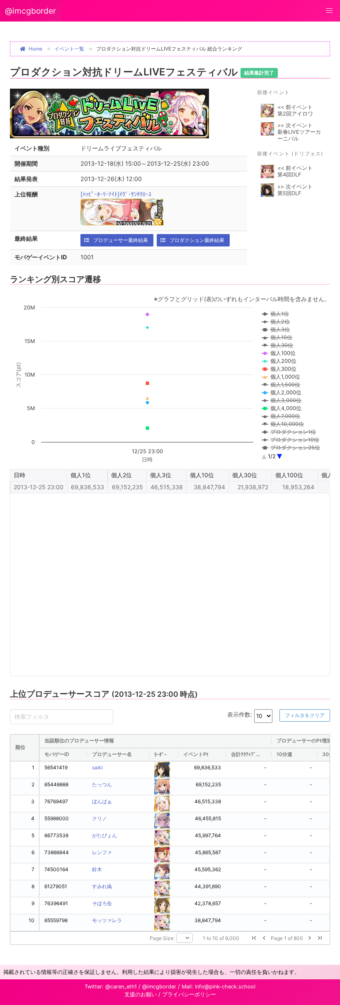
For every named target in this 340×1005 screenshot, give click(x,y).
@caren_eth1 (121, 986)
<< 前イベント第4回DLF (295, 171)
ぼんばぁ (102, 801)
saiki (97, 767)
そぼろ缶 (102, 903)
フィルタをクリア (305, 715)
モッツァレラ (107, 920)
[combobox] (184, 938)
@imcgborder (30, 11)
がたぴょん (104, 835)
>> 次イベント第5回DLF (295, 190)
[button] (329, 11)
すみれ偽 (102, 886)
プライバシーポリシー (189, 994)
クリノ (99, 818)
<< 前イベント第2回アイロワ (295, 110)
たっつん (102, 784)
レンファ (102, 852)
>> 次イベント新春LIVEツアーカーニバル (299, 132)
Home (35, 49)
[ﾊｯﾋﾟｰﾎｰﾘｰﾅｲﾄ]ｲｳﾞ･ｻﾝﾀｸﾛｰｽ (115, 194)
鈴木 (97, 869)
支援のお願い (140, 994)
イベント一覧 (69, 49)
